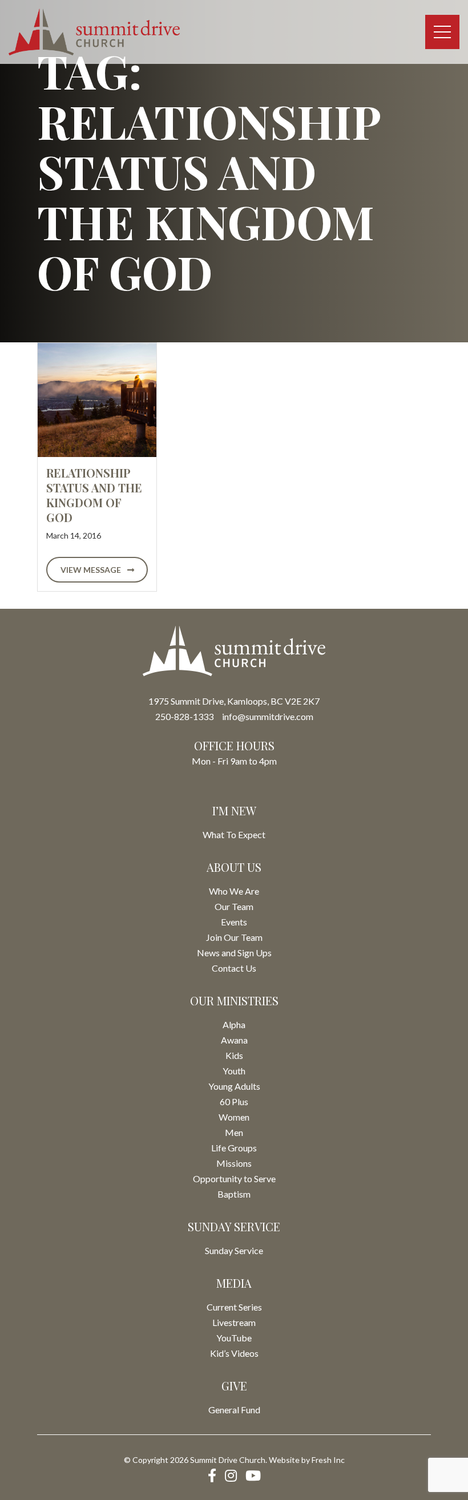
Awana (234, 1039)
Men (234, 1132)
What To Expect (234, 834)
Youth (234, 1070)
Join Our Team (234, 937)
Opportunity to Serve (234, 1178)
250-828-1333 (184, 716)
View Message (91, 570)
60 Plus (234, 1101)
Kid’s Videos (234, 1353)
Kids (234, 1055)
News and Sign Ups (234, 952)
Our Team (234, 906)
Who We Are (234, 891)
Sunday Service (234, 1250)
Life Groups (234, 1147)
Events (234, 921)
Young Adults (234, 1086)
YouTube (234, 1337)
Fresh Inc (328, 1460)
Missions (234, 1163)
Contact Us (234, 968)
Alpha (234, 1024)
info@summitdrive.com (267, 716)
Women (234, 1116)
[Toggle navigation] (442, 32)
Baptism (234, 1193)
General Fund (234, 1409)
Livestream (234, 1322)
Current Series (234, 1306)
